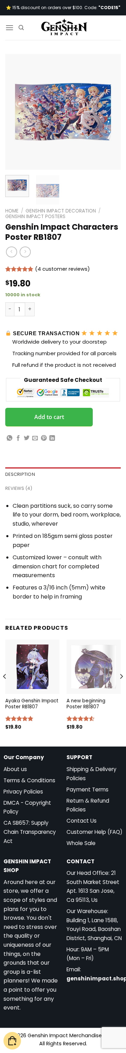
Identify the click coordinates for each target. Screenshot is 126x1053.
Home (12, 211)
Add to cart (49, 417)
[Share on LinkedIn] (52, 438)
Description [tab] (20, 474)
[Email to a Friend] (35, 438)
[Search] (21, 27)
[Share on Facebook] (18, 438)
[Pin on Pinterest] (44, 438)
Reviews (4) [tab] (18, 488)
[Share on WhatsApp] (9, 438)
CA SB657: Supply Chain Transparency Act (30, 831)
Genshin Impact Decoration (61, 211)
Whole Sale (81, 843)
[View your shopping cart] (12, 1041)
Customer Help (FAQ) (94, 832)
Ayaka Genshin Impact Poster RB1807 (31, 704)
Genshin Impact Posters (35, 216)
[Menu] (9, 27)
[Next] (109, 111)
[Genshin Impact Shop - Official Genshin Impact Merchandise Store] (64, 27)
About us (15, 769)
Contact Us (81, 820)
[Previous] (16, 111)
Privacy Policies (23, 791)
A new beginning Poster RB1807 (85, 704)
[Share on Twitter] (26, 438)
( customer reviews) (62, 268)
